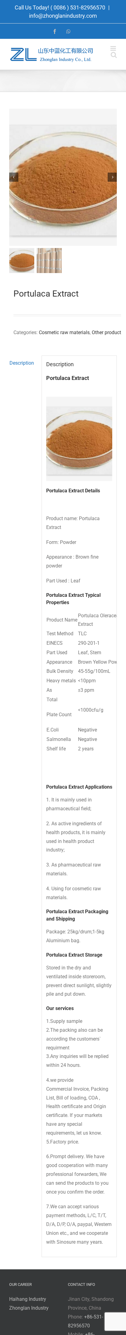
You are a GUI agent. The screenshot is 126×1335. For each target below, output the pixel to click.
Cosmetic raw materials (64, 332)
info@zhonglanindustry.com (63, 16)
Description (21, 363)
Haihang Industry (27, 1299)
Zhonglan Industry (29, 1308)
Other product (106, 332)
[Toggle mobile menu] (113, 48)
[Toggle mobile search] (114, 55)
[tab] (23, 363)
